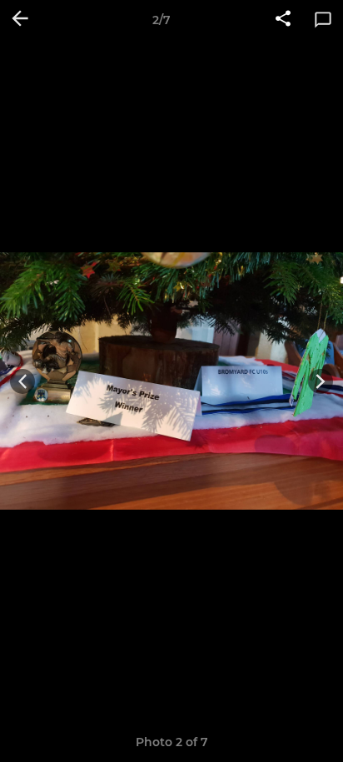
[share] (283, 20)
